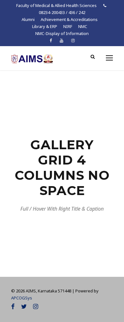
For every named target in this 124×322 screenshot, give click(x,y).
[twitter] (24, 306)
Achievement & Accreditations (69, 19)
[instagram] (73, 40)
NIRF (67, 26)
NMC (82, 26)
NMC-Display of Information (62, 33)
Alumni (28, 19)
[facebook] (51, 40)
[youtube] (61, 40)
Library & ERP (44, 26)
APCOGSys (21, 298)
